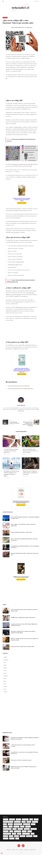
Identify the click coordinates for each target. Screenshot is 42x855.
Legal (17, 849)
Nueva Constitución (7, 833)
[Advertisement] (22, 88)
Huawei (22, 826)
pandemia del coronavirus (21, 307)
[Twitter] (2, 30)
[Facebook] (2, 27)
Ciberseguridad (25, 819)
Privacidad (8, 849)
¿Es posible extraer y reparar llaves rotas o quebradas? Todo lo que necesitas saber (24, 752)
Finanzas (5, 673)
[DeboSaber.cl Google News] (22, 28)
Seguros (11, 836)
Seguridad (5, 686)
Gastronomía (6, 675)
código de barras (18, 127)
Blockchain (18, 819)
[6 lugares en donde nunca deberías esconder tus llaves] (7, 532)
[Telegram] (2, 42)
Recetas (19, 833)
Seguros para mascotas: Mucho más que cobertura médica (22, 646)
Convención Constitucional (8, 821)
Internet (14, 828)
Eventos (5, 670)
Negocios (24, 831)
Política (5, 681)
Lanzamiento (27, 828)
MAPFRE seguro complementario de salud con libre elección (23, 617)
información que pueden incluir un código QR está (23, 164)
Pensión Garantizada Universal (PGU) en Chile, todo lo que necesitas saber (24, 554)
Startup (35, 836)
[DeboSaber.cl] (21, 7)
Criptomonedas (6, 659)
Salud (4, 683)
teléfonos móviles (19, 301)
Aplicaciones (12, 819)
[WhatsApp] (2, 45)
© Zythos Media (32, 849)
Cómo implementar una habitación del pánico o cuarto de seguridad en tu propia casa (25, 546)
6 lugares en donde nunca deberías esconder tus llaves (21, 532)
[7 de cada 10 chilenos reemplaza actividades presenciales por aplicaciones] (11, 441)
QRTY (16, 348)
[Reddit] (2, 39)
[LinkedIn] (2, 33)
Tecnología (5, 17)
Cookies (13, 849)
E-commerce (35, 821)
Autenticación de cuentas (13, 264)
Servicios (5, 689)
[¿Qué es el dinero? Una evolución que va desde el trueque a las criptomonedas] (7, 525)
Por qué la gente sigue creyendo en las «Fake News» (14, 422)
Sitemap (25, 849)
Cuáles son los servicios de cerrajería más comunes (21, 760)
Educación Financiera (18, 824)
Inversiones (20, 828)
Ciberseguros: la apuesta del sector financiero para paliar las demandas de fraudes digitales (23, 632)
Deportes (28, 821)
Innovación (28, 826)
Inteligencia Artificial (7, 828)
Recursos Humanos (26, 833)
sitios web (20, 256)
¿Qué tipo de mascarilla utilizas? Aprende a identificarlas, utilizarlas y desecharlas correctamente (25, 738)
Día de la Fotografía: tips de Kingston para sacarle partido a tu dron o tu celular (30, 450)
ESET (5, 824)
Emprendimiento (26, 824)
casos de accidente (15, 232)
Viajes (17, 838)
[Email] (2, 36)
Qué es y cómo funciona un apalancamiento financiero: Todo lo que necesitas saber (24, 539)
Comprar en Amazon (22, 202)
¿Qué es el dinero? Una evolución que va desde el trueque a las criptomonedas (23, 525)
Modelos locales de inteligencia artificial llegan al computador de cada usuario (30, 472)
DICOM (5, 665)
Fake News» (27, 385)
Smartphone (22, 836)
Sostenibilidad (29, 836)
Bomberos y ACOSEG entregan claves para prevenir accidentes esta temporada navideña (24, 639)
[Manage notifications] (2, 853)
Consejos (36, 819)
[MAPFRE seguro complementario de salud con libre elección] (7, 618)
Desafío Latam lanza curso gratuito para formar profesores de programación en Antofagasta (28, 423)
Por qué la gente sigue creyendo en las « (16, 385)
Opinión (5, 678)
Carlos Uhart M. (21, 405)
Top (21, 852)
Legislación (6, 831)
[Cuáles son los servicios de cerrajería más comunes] (7, 760)
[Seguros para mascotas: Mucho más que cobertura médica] (7, 647)
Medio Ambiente (17, 831)
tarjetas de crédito (20, 262)
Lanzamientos (33, 828)
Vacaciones (12, 838)
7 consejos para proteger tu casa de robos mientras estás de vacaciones (23, 745)
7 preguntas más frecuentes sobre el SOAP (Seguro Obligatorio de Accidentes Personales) (24, 624)
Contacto (21, 849)
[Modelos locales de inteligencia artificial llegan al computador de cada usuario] (30, 463)
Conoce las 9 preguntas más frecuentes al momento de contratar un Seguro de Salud (24, 610)
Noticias (29, 831)
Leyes (11, 831)
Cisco (31, 819)
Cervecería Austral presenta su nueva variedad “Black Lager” (20, 388)
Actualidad (5, 657)
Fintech (10, 826)
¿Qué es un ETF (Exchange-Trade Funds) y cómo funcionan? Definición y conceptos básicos (25, 517)
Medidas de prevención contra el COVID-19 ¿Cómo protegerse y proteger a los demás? (24, 767)
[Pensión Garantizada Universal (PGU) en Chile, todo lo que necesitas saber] (7, 554)
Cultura (5, 662)
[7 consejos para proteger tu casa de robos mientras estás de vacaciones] (7, 746)
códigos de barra (21, 107)
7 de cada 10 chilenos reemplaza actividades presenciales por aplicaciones (11, 450)
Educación (5, 667)
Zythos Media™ (16, 408)
